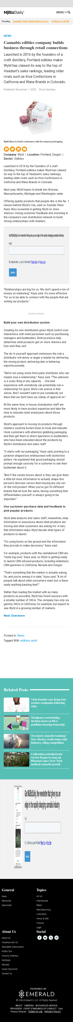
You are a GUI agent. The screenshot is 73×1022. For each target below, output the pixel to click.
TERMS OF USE (35, 1011)
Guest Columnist (10, 969)
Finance (40, 923)
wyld (34, 640)
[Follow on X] (51, 938)
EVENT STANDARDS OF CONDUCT (40, 1008)
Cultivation (41, 914)
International (42, 901)
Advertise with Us (10, 942)
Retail (39, 905)
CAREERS (29, 1005)
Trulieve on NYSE (60, 21)
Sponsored (7, 905)
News (8, 36)
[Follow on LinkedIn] (45, 938)
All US (39, 896)
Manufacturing (43, 910)
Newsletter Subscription (13, 947)
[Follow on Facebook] (39, 938)
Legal (38, 927)
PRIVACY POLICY (52, 1011)
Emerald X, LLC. (31, 1000)
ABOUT (19, 1005)
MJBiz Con (7, 951)
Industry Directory (10, 956)
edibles (25, 640)
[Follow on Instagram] (56, 938)
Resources (6, 901)
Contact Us (7, 974)
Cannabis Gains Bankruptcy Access (31, 21)
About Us (6, 938)
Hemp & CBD (42, 919)
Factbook (6, 960)
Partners (5, 965)
